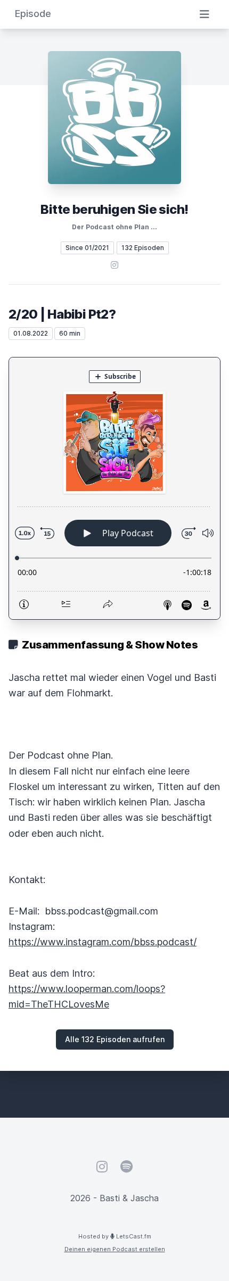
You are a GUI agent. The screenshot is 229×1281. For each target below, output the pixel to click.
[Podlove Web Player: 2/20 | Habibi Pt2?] (114, 488)
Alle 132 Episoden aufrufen (115, 1039)
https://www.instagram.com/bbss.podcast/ (103, 941)
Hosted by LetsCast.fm (114, 1236)
